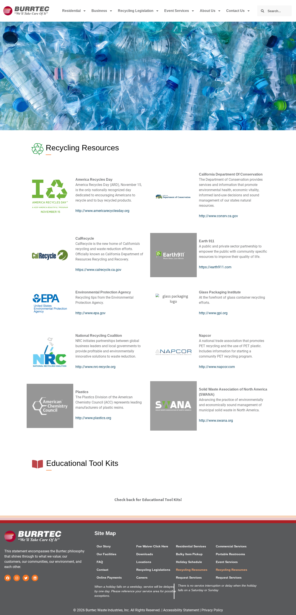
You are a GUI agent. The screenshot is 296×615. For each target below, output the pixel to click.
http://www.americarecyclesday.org (102, 211)
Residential (71, 11)
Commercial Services (231, 546)
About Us (207, 11)
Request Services (189, 577)
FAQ (100, 562)
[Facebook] (7, 578)
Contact (102, 569)
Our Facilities (106, 554)
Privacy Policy (212, 610)
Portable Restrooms (230, 554)
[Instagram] (16, 578)
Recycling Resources (191, 569)
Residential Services (191, 546)
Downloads (144, 554)
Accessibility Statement (181, 610)
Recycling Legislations (153, 569)
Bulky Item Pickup (189, 554)
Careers (142, 577)
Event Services (176, 11)
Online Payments (109, 577)
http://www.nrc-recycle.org (95, 367)
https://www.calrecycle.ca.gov (98, 270)
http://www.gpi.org (213, 313)
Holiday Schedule (189, 562)
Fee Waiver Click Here (152, 546)
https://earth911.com (215, 267)
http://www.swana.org (216, 420)
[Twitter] (26, 578)
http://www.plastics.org (93, 418)
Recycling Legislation (135, 11)
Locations (143, 562)
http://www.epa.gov (90, 313)
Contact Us (235, 11)
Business (99, 11)
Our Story (104, 546)
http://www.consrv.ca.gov (218, 216)
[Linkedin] (35, 578)
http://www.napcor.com (217, 367)
